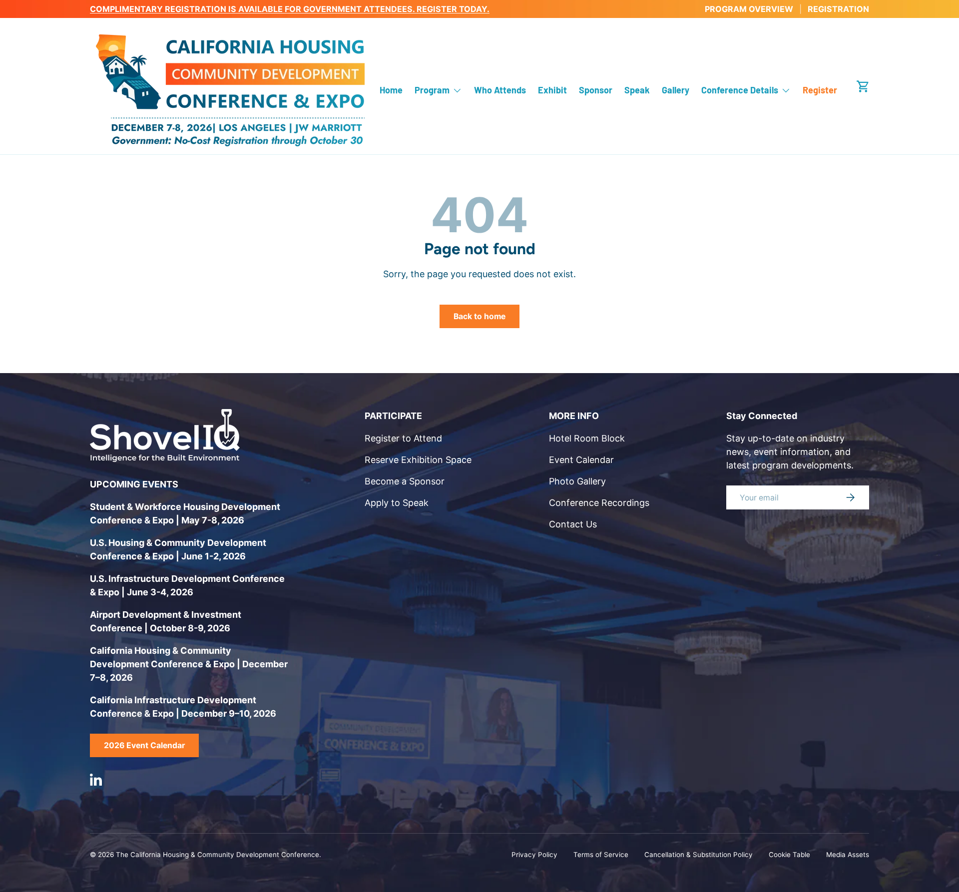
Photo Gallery (577, 481)
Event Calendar (581, 459)
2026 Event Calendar (144, 745)
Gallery (675, 89)
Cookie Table (789, 855)
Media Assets (847, 855)
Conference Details (739, 89)
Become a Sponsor (405, 481)
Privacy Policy (534, 855)
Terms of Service (600, 855)
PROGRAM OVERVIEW (749, 9)
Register (820, 89)
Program (432, 89)
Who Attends (500, 89)
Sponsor (595, 89)
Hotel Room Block (587, 438)
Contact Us (573, 524)
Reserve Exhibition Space (418, 459)
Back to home (479, 316)
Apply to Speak (397, 502)
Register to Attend (403, 438)
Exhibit (552, 89)
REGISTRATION (838, 9)
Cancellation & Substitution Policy (698, 855)
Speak (637, 89)
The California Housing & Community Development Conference (217, 855)
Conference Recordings (599, 502)
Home (391, 89)
